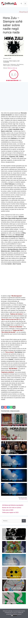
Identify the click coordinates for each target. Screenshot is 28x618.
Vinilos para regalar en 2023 (10, 512)
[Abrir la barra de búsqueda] (21, 3)
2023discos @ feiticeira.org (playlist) (12, 505)
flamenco (10, 68)
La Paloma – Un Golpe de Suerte (13, 576)
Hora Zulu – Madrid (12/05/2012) (12, 479)
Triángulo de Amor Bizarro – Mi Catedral (12, 537)
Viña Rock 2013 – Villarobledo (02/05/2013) (11, 464)
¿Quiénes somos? (17, 614)
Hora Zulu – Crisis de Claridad (11, 437)
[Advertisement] (14, 96)
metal (13, 68)
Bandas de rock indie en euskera (11, 507)
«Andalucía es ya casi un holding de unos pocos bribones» (13, 450)
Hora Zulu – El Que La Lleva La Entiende (11, 423)
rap (16, 68)
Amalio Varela (24, 498)
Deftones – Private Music (11, 602)
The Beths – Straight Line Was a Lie (13, 588)
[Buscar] (24, 520)
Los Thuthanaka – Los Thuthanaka (13, 551)
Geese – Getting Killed (10, 564)
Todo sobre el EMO (7, 510)
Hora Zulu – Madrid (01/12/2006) (12, 493)
